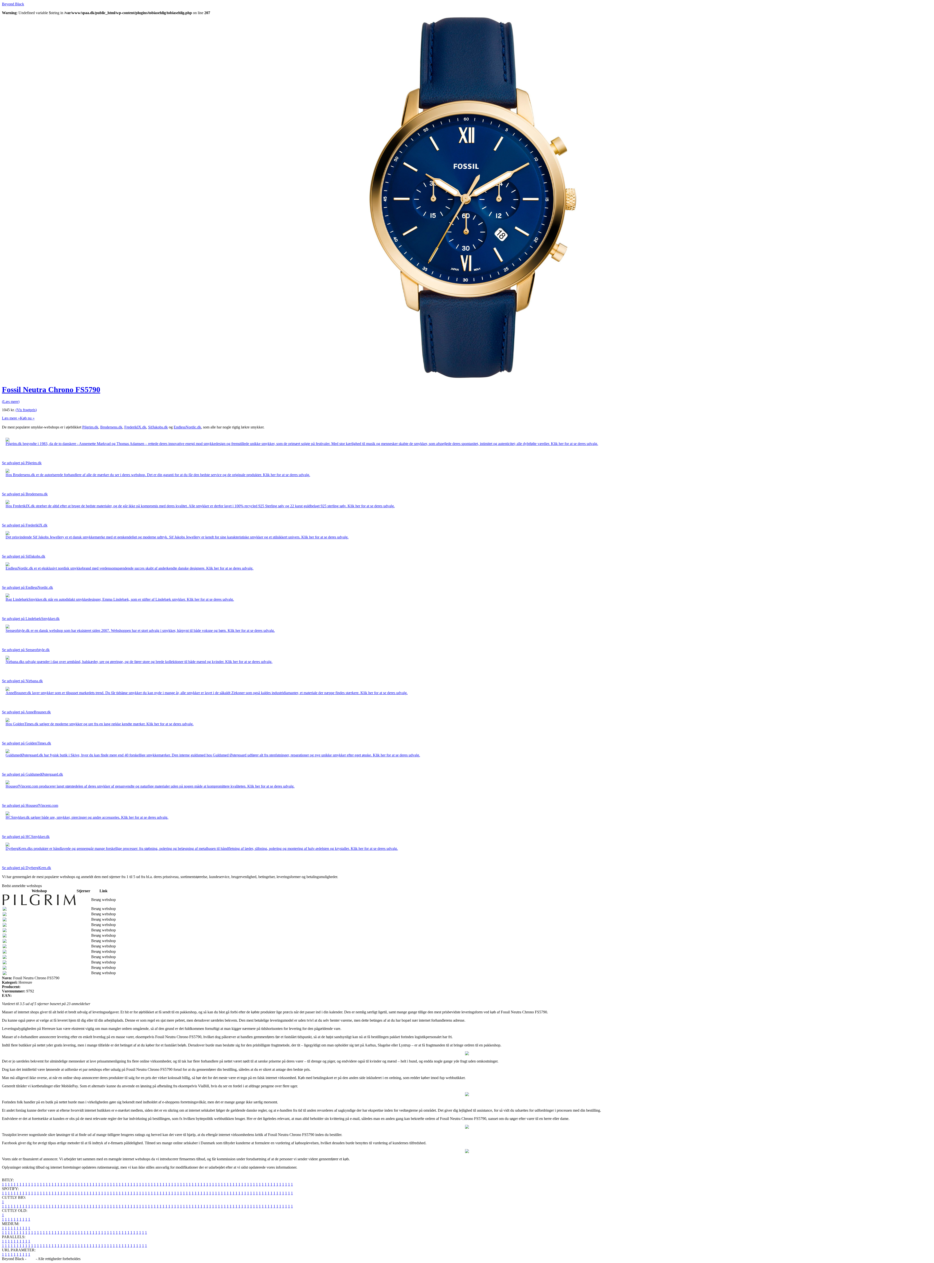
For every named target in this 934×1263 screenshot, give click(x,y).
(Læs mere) (10, 402)
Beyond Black (13, 4)
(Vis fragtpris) (26, 410)
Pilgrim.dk (90, 427)
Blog (31, 1259)
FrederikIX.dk (135, 427)
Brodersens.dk (111, 427)
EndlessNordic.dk (187, 427)
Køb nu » (27, 418)
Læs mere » (11, 418)
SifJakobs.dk (158, 427)
